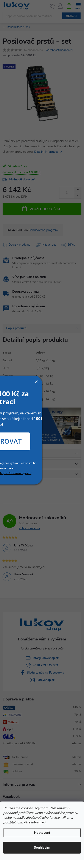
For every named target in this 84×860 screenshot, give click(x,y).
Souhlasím (42, 847)
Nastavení (42, 832)
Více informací (35, 822)
